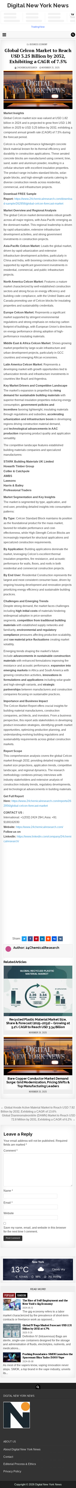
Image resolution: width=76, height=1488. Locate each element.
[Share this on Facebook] (30, 938)
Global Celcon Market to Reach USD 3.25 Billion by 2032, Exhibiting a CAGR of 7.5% (38, 55)
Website (9, 1213)
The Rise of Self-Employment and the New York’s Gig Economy (45, 1302)
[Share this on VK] (60, 938)
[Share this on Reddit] (48, 938)
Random (21, 1295)
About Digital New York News (21, 1449)
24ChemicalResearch (27, 67)
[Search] (73, 35)
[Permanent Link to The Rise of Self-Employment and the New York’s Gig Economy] (12, 1305)
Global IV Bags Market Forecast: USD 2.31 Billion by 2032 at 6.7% (47, 1326)
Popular (9, 1295)
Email (8, 1202)
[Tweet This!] (24, 938)
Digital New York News (38, 5)
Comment (10, 1150)
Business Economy (38, 44)
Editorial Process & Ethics (19, 1463)
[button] (38, 856)
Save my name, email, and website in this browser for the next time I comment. (35, 1229)
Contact (8, 1456)
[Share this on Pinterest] (36, 938)
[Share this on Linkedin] (42, 938)
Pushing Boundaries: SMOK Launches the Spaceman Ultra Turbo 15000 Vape (47, 1355)
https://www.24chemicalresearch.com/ (39, 827)
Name (8, 1190)
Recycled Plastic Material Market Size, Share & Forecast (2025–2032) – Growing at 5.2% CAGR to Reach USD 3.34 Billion (38, 1023)
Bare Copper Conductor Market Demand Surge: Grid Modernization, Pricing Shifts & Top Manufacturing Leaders (38, 1082)
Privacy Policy (12, 1471)
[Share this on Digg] (54, 938)
